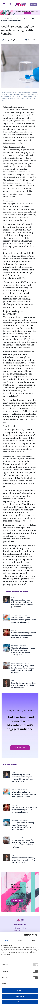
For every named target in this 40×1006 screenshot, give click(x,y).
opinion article (16, 253)
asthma (26, 235)
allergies (7, 238)
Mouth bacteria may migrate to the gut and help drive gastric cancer (23, 619)
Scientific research (12, 19)
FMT (21, 278)
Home (3, 19)
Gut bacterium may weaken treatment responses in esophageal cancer (23, 635)
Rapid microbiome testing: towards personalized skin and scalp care (23, 685)
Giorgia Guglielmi (12, 40)
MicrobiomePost (20, 924)
